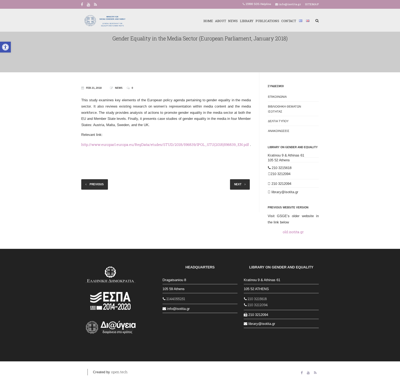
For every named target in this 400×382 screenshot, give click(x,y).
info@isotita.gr (289, 4)
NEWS (233, 21)
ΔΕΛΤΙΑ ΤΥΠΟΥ (278, 121)
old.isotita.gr (293, 231)
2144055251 (175, 298)
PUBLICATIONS (267, 21)
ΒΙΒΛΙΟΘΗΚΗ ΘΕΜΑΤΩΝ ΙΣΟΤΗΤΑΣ (284, 109)
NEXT (237, 184)
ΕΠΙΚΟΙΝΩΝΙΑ (277, 96)
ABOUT (220, 21)
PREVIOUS (97, 184)
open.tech (119, 371)
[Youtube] (88, 5)
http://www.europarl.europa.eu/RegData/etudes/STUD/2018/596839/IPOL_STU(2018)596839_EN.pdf (165, 144)
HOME (208, 21)
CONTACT (288, 21)
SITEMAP (312, 4)
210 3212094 (280, 174)
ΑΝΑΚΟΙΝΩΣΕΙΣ (278, 131)
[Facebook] (82, 5)
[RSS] (95, 5)
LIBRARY (246, 21)
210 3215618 (281, 168)
